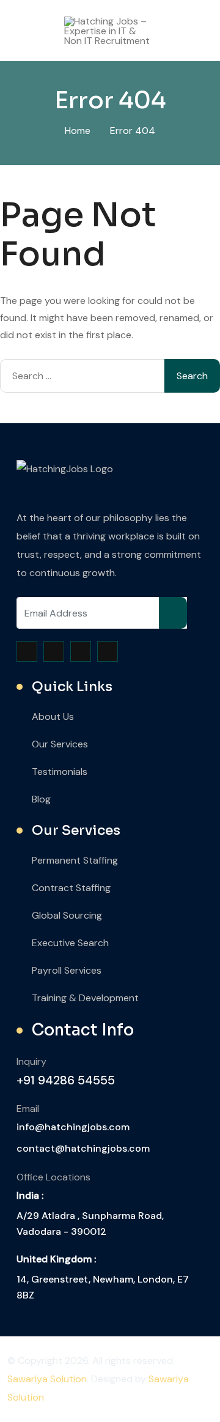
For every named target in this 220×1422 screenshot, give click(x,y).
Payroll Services (66, 970)
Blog (41, 799)
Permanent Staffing (75, 860)
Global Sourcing (67, 915)
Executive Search (70, 942)
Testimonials (59, 771)
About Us (53, 716)
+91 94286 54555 (65, 1080)
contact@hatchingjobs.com (83, 1148)
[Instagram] (80, 651)
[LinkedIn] (107, 651)
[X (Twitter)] (53, 651)
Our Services (60, 744)
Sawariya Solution (47, 1378)
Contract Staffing (71, 887)
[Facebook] (26, 651)
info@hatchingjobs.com (73, 1126)
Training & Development (85, 997)
